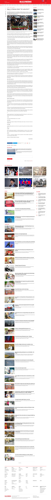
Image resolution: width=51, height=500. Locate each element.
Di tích (12, 482)
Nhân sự (5, 471)
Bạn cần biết (41, 492)
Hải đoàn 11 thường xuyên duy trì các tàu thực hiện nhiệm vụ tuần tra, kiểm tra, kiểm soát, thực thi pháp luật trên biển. (24, 307)
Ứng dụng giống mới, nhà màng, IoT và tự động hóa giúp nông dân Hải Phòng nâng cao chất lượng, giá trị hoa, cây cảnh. (25, 401)
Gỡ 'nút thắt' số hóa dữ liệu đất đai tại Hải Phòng (22, 208)
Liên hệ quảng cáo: (35, 497)
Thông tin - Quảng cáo (35, 486)
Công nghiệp (13, 468)
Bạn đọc (20, 480)
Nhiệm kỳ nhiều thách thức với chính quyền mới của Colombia (25, 188)
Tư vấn (40, 470)
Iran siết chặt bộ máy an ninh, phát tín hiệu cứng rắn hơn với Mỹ (11, 188)
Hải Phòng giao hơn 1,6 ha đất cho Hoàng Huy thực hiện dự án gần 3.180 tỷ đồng (25, 217)
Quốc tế (11, 7)
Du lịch (27, 480)
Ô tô (26, 487)
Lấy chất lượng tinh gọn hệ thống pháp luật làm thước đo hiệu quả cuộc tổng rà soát (24, 423)
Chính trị (6, 467)
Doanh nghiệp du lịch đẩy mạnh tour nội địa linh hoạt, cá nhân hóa (24, 376)
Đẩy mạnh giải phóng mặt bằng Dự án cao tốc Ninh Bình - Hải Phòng (24, 352)
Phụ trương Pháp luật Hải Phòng (43, 486)
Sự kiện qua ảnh (35, 480)
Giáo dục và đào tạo (35, 468)
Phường (33, 475)
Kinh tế (12, 467)
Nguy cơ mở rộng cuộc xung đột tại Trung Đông (42, 206)
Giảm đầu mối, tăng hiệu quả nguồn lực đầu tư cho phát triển (24, 446)
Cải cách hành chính (7, 470)
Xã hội (19, 467)
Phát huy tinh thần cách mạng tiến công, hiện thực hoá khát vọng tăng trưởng (24, 282)
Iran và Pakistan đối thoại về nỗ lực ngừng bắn (40, 13)
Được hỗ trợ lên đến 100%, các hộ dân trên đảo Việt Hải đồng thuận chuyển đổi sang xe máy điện (24, 274)
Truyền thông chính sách (42, 489)
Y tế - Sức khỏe (20, 468)
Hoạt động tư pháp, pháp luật (43, 488)
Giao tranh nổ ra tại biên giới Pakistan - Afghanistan (40, 32)
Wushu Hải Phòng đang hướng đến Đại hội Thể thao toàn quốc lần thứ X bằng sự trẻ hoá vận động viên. (24, 243)
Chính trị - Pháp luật (14, 487)
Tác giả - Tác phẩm (13, 475)
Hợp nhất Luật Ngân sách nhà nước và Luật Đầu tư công (24, 344)
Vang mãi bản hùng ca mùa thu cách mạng (21, 289)
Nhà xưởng (6, 475)
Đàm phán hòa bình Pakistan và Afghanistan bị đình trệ (40, 35)
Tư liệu (26, 476)
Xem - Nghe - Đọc (13, 476)
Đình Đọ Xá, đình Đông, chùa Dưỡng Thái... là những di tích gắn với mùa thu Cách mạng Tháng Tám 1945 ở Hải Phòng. (24, 290)
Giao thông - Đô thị (13, 470)
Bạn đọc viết (20, 481)
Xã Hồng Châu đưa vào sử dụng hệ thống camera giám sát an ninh (24, 313)
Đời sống (6, 480)
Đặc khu (34, 476)
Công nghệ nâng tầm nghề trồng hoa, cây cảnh (22, 399)
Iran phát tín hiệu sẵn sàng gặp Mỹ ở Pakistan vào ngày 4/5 (40, 10)
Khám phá (27, 481)
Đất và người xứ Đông (14, 480)
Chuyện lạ (27, 482)
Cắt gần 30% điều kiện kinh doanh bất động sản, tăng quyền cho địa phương (24, 431)
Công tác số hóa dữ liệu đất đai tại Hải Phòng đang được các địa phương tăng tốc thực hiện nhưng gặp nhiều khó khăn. (25, 210)
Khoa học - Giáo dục (35, 467)
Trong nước (41, 475)
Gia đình (5, 481)
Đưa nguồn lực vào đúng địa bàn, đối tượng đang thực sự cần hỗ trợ (24, 297)
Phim (5, 491)
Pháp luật (41, 467)
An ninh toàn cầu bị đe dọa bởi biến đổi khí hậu (25, 176)
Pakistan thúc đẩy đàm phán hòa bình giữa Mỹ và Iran (23, 149)
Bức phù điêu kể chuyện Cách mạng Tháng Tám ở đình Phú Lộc (25, 383)
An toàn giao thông (21, 490)
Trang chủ (8, 7)
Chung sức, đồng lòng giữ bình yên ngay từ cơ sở (22, 328)
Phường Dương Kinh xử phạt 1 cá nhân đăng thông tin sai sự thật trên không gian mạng (24, 226)
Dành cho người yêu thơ (21, 475)
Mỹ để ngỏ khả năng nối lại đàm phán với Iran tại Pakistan (40, 20)
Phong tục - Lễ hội (13, 481)
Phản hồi (19, 482)
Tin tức (5, 468)
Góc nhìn (27, 467)
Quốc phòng (6, 472)
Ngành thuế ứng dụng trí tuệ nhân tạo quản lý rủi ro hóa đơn (24, 257)
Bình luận (13, 7)
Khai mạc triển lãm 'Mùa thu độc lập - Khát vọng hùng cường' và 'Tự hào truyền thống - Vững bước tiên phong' (24, 201)
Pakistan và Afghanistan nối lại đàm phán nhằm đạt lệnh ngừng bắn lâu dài (40, 26)
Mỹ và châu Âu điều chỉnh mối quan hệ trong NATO (39, 188)
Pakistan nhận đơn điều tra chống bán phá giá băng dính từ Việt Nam (40, 16)
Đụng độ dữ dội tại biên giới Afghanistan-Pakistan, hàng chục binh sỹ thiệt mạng (40, 39)
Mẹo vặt (5, 484)
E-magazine (43, 3)
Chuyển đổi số (34, 470)
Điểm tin (19, 487)
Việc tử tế (20, 470)
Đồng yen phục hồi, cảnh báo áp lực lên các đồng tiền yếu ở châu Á (39, 176)
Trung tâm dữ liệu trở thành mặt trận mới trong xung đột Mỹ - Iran (42, 200)
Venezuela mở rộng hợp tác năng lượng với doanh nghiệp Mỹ (24, 320)
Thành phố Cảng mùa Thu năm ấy (20, 265)
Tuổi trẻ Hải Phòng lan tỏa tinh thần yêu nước (22, 438)
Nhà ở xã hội (6, 476)
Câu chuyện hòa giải (42, 490)
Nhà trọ (5, 477)
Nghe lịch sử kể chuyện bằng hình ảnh (21, 233)
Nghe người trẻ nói (20, 491)
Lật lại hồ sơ (6, 490)
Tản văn (19, 476)
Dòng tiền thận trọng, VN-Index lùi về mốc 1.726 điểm (23, 336)
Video (40, 3)
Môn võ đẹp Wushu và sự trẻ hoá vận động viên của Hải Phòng (25, 241)
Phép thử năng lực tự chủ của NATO (41, 215)
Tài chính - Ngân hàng (14, 471)
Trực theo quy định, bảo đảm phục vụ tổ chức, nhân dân (24, 454)
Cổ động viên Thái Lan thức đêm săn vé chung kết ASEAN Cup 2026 (25, 416)
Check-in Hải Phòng (21, 489)
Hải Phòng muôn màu (7, 489)
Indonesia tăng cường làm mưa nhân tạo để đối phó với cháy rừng (24, 408)
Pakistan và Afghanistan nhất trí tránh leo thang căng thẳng (40, 23)
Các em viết (20, 477)
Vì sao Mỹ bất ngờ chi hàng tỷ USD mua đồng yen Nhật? (42, 197)
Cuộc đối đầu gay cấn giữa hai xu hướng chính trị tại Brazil (11, 176)
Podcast (45, 3)
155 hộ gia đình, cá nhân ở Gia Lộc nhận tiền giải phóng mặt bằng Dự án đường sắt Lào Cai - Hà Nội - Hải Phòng (24, 392)
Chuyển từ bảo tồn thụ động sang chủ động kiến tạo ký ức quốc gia (24, 250)
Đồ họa (40, 480)
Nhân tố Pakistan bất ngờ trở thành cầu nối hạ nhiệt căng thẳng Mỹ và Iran (40, 29)
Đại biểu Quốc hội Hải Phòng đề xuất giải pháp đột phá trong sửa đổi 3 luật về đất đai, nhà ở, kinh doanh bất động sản (24, 193)
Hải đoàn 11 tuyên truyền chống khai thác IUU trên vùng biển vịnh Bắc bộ (24, 305)
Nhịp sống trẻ (6, 482)
